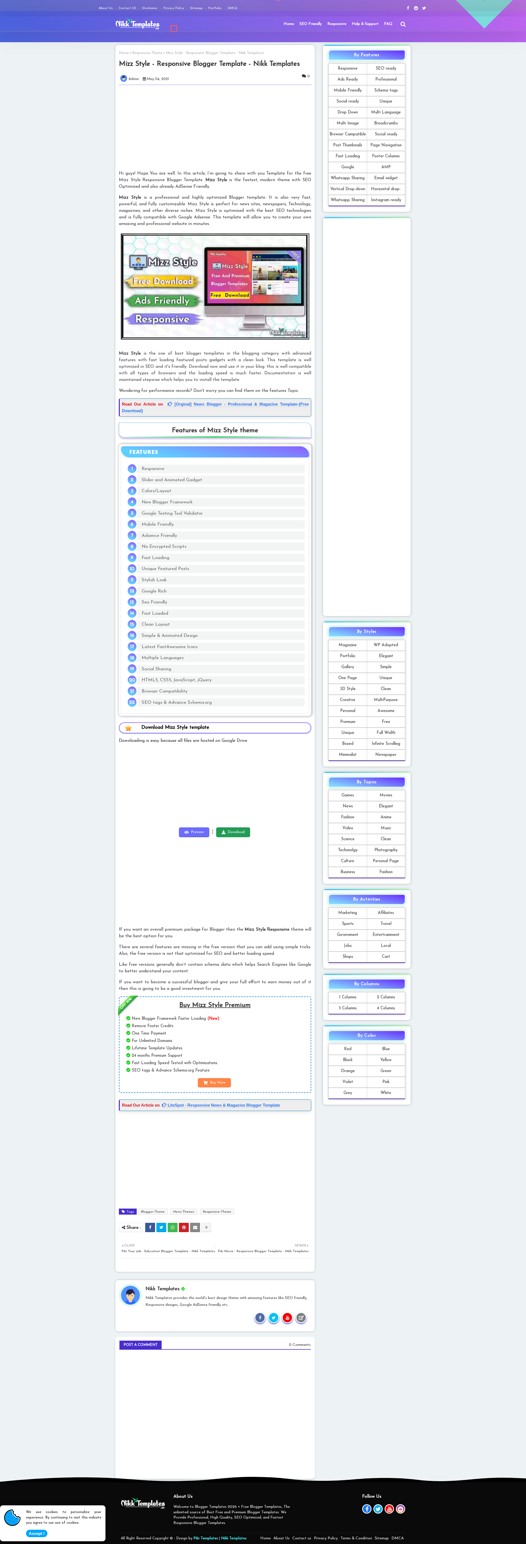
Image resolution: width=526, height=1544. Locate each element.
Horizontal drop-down (386, 191)
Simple (386, 667)
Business (348, 872)
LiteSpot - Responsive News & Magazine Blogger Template (223, 1105)
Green (386, 1071)
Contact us (301, 1538)
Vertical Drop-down (347, 189)
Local (386, 946)
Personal (347, 711)
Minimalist (348, 755)
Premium (347, 722)
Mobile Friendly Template (348, 92)
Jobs (348, 946)
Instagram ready (386, 200)
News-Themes (183, 1211)
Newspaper (385, 755)
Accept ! (37, 1533)
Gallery (347, 667)
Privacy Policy (174, 8)
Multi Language (386, 112)
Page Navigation (386, 145)
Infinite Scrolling (386, 744)
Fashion (347, 817)
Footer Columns (386, 156)
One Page (347, 678)
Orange (348, 1071)
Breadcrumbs (386, 123)
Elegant (386, 656)
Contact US (128, 8)
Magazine (348, 645)
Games (348, 795)
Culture (347, 861)
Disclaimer (150, 8)
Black (348, 1060)
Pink (386, 1082)
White (386, 1093)
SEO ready (386, 69)
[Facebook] (150, 1227)
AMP (386, 167)
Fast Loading (348, 156)
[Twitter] (161, 1227)
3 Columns (348, 1008)
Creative (347, 700)
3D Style (348, 689)
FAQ (388, 24)
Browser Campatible (348, 134)
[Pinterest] (184, 1227)
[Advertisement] (218, 127)
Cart (386, 957)
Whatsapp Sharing (348, 178)
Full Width (386, 733)
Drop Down (348, 112)
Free (386, 722)
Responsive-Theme (147, 53)
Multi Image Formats (348, 125)
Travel (386, 924)
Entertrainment (386, 935)
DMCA (232, 8)
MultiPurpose (386, 700)
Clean (386, 689)
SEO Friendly (310, 24)
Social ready (347, 101)
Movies (386, 795)
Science (348, 839)
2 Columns (386, 997)
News (348, 806)
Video (347, 828)
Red (347, 1049)
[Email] (195, 1227)
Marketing (347, 913)
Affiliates (386, 913)
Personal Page (386, 861)
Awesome (386, 711)
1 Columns (347, 997)
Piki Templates (205, 1538)
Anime (386, 817)
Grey (348, 1093)
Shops (347, 957)
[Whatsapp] (173, 1227)
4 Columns (386, 1008)
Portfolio (215, 8)
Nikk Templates (234, 1538)
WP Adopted (386, 645)
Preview (197, 832)
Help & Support (365, 24)
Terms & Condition (356, 1538)
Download (236, 832)
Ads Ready (348, 80)
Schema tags (386, 91)
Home (289, 24)
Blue (386, 1049)
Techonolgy (348, 850)
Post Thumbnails (347, 145)
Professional (386, 80)
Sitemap (197, 8)
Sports (348, 924)
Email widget (386, 178)
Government (347, 935)
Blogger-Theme (153, 1211)
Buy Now (217, 1083)
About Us (106, 8)
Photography (386, 850)
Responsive (336, 24)
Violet (347, 1082)
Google (347, 167)
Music (386, 828)
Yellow (385, 1060)
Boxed (347, 744)
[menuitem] (289, 24)
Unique (385, 101)
